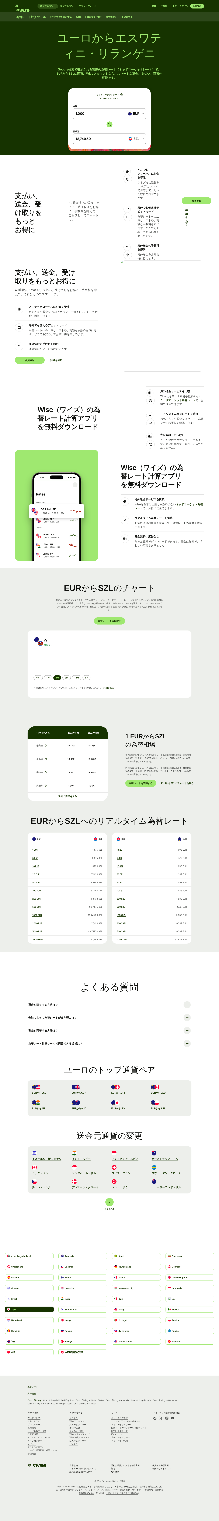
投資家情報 (33, 1434)
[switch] (109, 124)
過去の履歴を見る (67, 796)
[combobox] (136, 113)
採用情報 (32, 1427)
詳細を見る (186, 217)
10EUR (35, 866)
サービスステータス (37, 1431)
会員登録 (197, 6)
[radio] (38, 677)
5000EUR (37, 931)
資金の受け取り (76, 1431)
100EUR (36, 890)
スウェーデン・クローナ (166, 1173)
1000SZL (121, 915)
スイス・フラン (121, 1173)
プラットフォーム (87, 6)
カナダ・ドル (40, 1173)
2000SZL (121, 923)
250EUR (36, 899)
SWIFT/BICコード (119, 1431)
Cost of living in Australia (117, 1400)
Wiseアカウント (76, 1421)
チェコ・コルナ (41, 1187)
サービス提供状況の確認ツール (42, 1450)
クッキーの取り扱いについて (82, 1468)
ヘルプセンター (35, 1440)
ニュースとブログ (119, 1418)
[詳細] (46, 745)
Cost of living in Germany (165, 1400)
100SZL (121, 890)
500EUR (36, 907)
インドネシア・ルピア (125, 1158)
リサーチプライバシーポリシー (125, 1421)
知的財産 (115, 1471)
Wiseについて (34, 1418)
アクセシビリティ (36, 1447)
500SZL (121, 907)
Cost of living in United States (90, 1400)
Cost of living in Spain (61, 1403)
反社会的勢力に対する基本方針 (125, 1465)
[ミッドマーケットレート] (121, 94)
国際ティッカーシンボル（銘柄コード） (130, 1427)
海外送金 (73, 1418)
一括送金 (73, 1444)
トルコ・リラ (120, 1187)
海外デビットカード (78, 1424)
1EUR (35, 849)
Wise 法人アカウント (79, 1437)
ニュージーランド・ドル (166, 1187)
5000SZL (121, 931)
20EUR (36, 874)
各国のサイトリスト (161, 1468)
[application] (56, 661)
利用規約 (73, 1465)
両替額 (76, 131)
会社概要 (32, 1453)
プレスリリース (35, 1424)
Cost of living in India (141, 1400)
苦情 (113, 1468)
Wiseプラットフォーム (80, 1434)
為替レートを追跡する (109, 620)
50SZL (120, 882)
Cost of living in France (38, 1403)
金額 (75, 106)
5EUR (35, 858)
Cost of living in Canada (85, 1403)
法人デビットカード (78, 1440)
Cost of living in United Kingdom (58, 1400)
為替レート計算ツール (121, 1424)
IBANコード (116, 1434)
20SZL (120, 874)
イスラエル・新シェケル (46, 1158)
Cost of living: (34, 1400)
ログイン (183, 6)
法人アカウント (67, 6)
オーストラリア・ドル (165, 1158)
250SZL (121, 899)
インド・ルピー (81, 1158)
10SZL (120, 866)
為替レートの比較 (119, 1440)
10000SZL (122, 939)
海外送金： (33, 1393)
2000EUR (37, 923)
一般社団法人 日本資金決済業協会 (122, 1493)
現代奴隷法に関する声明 (80, 1471)
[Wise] (24, 6)
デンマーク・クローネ (85, 1187)
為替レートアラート (120, 1437)
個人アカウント (48, 6)
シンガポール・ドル (84, 1173)
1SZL (119, 849)
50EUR (36, 882)
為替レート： (34, 1386)
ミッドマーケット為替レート (177, 400)
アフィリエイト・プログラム (41, 1437)
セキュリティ (34, 1421)
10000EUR (37, 939)
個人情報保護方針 (160, 1465)
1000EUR (37, 915)
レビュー (32, 1444)
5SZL (119, 858)
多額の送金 (74, 1427)
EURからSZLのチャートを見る (177, 783)
